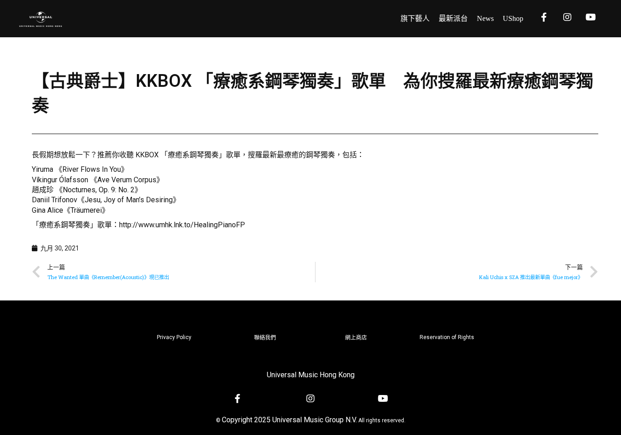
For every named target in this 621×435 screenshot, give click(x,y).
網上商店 (356, 338)
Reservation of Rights (447, 337)
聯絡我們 (265, 338)
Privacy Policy (174, 337)
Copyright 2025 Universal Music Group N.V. (289, 419)
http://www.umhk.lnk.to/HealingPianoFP (182, 224)
